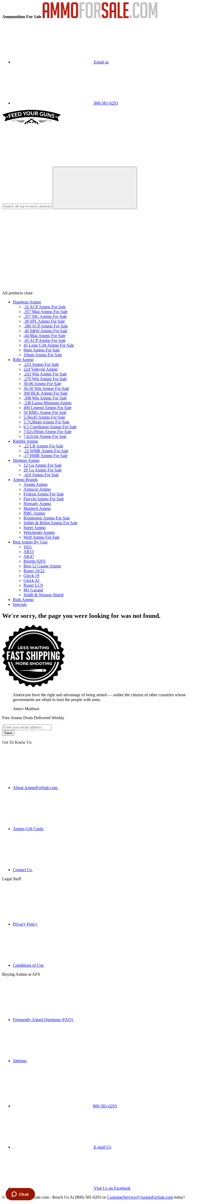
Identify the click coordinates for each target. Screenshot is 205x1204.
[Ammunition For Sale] (99, 16)
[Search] (95, 188)
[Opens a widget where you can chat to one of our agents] (20, 1194)
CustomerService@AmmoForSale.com (140, 1197)
